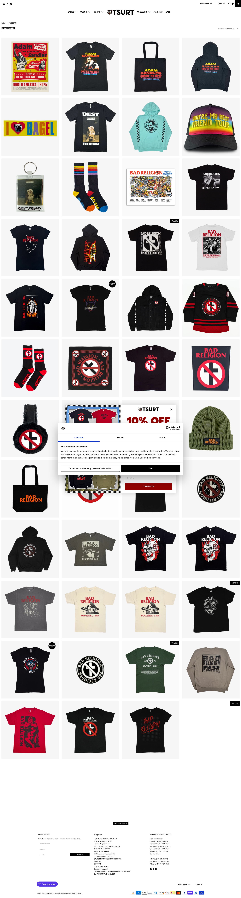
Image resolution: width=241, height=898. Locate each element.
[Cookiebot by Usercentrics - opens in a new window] (168, 428)
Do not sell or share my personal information (90, 468)
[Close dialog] (171, 409)
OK (150, 468)
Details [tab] (120, 437)
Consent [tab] (78, 437)
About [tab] (162, 437)
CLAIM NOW (148, 486)
